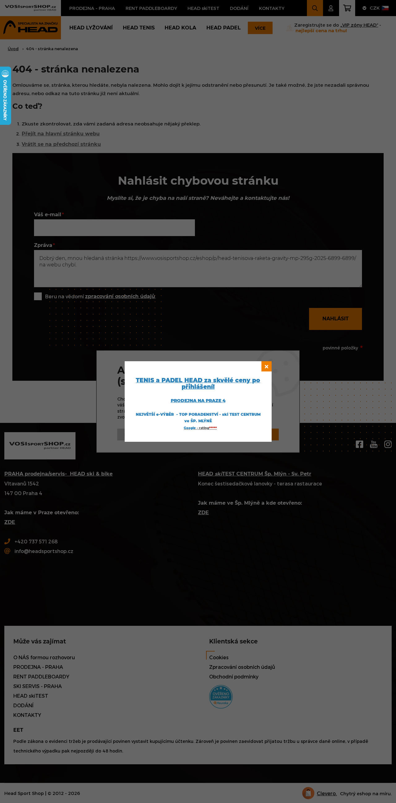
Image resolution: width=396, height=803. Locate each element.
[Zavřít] (266, 366)
